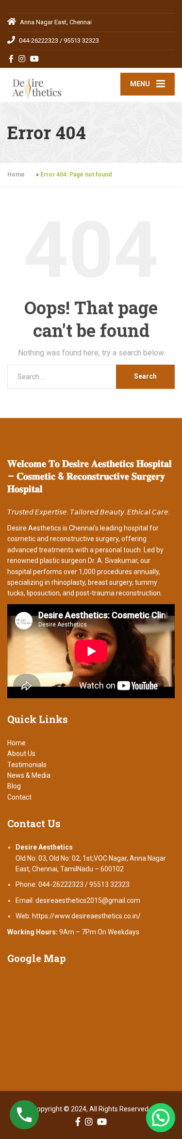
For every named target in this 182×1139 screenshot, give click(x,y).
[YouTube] (35, 59)
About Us (21, 753)
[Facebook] (11, 59)
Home (16, 174)
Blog (14, 786)
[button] (160, 1117)
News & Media (28, 775)
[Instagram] (22, 59)
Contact (19, 797)
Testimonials (27, 765)
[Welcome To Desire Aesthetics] (49, 84)
